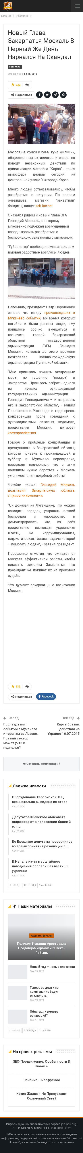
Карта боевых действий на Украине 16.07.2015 (64, 729)
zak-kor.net (43, 206)
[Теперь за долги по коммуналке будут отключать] (17, 993)
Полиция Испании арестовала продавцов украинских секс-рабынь (41, 948)
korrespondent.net (22, 433)
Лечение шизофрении (41, 1080)
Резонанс (14, 66)
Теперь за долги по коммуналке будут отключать (44, 991)
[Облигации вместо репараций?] (17, 1017)
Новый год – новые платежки (52, 967)
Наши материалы (41, 935)
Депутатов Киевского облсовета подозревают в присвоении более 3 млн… (41, 821)
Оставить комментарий (43, 763)
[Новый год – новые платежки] (17, 972)
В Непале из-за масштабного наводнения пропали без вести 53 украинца (40, 866)
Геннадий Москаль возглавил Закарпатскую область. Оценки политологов (41, 490)
